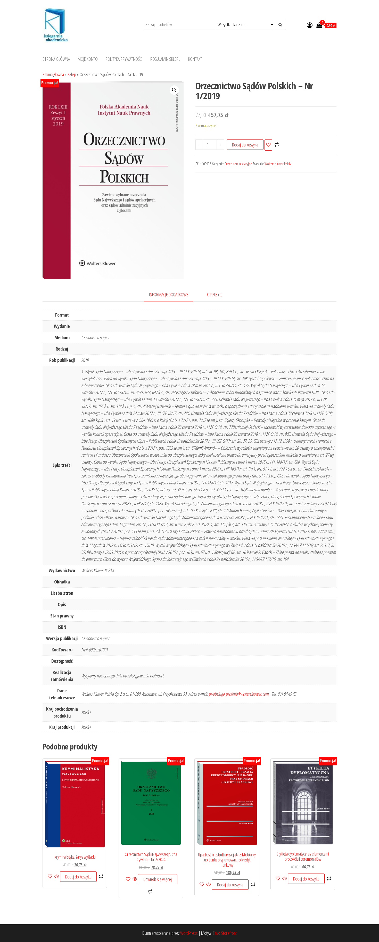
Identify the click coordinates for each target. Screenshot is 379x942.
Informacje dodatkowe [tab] (168, 294)
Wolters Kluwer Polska (278, 163)
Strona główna (56, 59)
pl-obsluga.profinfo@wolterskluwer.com (238, 694)
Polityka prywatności (124, 59)
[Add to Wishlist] (268, 145)
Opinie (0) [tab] (215, 294)
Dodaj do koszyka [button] (78, 877)
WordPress (189, 933)
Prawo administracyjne (238, 163)
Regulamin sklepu (165, 59)
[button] (174, 90)
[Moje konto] (309, 25)
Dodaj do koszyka (245, 145)
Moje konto (88, 59)
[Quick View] (57, 877)
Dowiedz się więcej (157, 879)
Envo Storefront (225, 933)
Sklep (72, 74)
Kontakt (195, 59)
